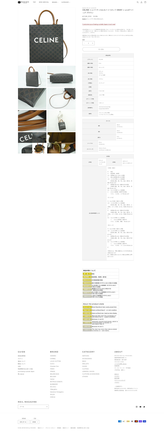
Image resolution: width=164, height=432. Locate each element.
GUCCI (52, 364)
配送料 (84, 19)
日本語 (34, 422)
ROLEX (52, 394)
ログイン (20, 358)
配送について (21, 364)
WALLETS (85, 364)
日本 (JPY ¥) (23, 422)
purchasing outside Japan (26, 371)
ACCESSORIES (87, 358)
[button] (138, 2)
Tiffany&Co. (53, 389)
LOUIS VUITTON (55, 361)
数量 (83, 39)
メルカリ (117, 382)
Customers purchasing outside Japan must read (98, 24)
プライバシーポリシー (51, 427)
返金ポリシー (41, 427)
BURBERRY (54, 384)
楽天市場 (117, 378)
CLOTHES (85, 369)
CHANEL (53, 358)
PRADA (52, 371)
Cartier (52, 379)
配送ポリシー (66, 427)
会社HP (117, 374)
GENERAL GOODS (88, 371)
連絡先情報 (73, 427)
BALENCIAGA (54, 374)
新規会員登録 (21, 356)
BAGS (84, 361)
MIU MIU (53, 387)
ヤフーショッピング (120, 380)
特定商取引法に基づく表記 (25, 369)
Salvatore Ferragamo (57, 392)
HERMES (53, 356)
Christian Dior (54, 366)
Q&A (19, 366)
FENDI (52, 369)
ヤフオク (117, 376)
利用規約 (59, 427)
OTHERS (85, 376)
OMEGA (52, 397)
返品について (21, 361)
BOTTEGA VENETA (56, 381)
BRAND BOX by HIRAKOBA (29, 427)
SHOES (84, 366)
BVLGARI (53, 376)
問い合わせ (21, 374)
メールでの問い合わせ (121, 363)
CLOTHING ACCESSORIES (90, 374)
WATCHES (85, 356)
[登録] (47, 407)
